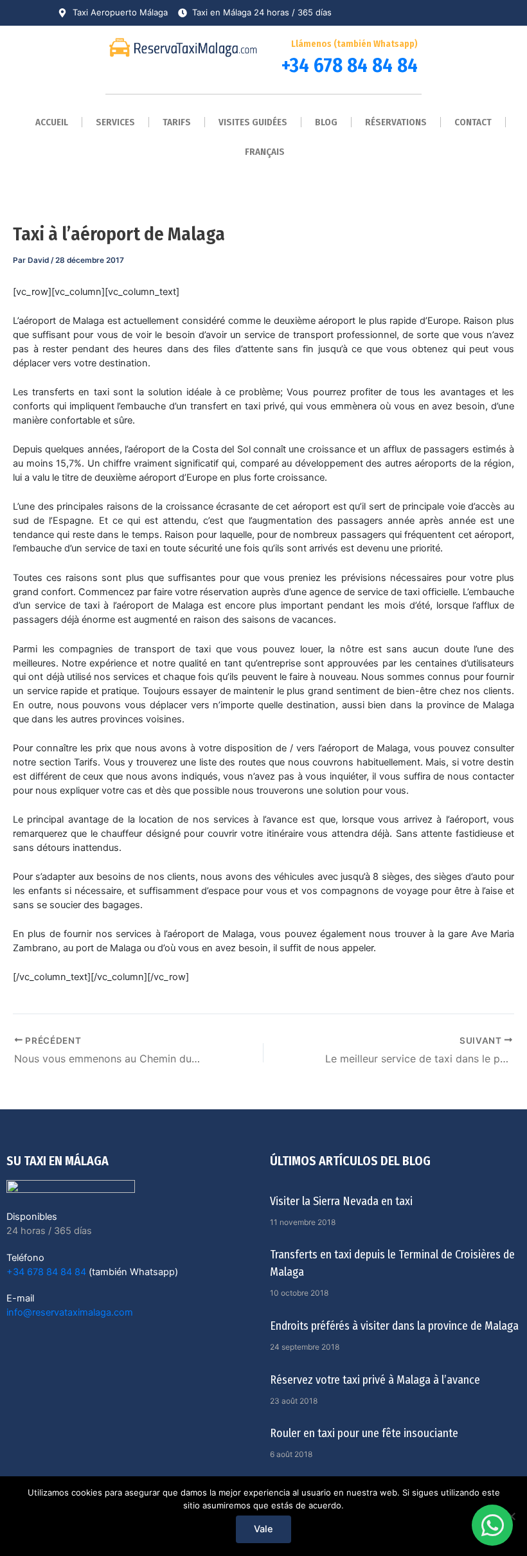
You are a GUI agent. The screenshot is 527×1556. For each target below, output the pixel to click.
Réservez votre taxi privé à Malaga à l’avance (375, 1380)
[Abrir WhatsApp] (492, 1525)
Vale (263, 1529)
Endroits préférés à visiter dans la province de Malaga (394, 1326)
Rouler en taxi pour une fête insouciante (364, 1433)
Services (115, 122)
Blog (326, 122)
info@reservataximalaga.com (69, 1312)
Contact (473, 122)
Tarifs (177, 122)
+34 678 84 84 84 (349, 65)
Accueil (51, 122)
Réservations (396, 122)
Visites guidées (253, 122)
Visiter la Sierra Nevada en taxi (341, 1201)
